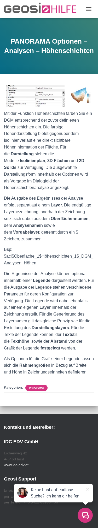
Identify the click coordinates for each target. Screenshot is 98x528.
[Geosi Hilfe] (42, 9)
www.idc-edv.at (16, 465)
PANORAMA (36, 387)
